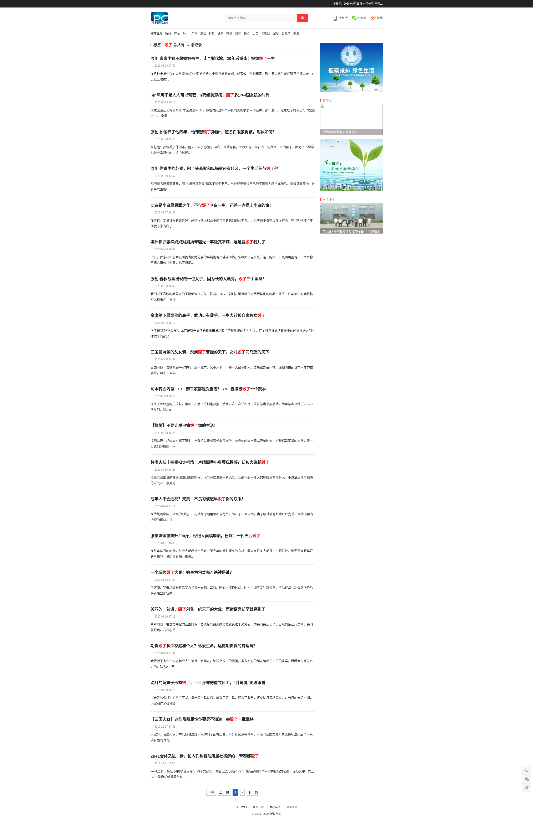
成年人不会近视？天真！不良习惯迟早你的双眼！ (198, 499)
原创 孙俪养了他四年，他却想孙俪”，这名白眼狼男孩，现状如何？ (213, 132)
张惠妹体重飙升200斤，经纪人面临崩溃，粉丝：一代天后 (205, 536)
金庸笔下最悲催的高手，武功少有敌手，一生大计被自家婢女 (208, 315)
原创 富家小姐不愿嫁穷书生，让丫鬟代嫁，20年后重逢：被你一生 (213, 58)
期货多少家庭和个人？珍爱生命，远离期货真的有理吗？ (204, 646)
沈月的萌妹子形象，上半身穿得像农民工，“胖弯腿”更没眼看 (208, 683)
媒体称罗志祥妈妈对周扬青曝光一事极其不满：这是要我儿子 (208, 242)
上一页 (224, 792)
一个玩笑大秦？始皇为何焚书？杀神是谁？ (192, 572)
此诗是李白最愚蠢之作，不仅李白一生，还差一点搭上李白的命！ (212, 205)
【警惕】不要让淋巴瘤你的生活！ (184, 425)
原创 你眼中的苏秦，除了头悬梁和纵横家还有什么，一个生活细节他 (214, 168)
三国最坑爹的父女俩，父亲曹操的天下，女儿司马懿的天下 (210, 352)
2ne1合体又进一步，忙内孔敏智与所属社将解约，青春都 (205, 756)
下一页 (253, 792)
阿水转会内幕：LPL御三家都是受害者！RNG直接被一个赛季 (208, 389)
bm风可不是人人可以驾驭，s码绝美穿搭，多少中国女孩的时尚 (210, 95)
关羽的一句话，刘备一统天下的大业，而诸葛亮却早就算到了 (208, 609)
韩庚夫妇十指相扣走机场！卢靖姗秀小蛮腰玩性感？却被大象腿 (210, 462)
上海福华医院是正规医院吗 (339, 132)
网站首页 (156, 33)
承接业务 (291, 807)
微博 (380, 18)
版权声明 (275, 807)
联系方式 (258, 807)
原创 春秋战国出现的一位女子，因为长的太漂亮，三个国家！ (208, 279)
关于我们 (241, 807)
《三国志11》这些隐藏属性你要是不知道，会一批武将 (202, 719)
